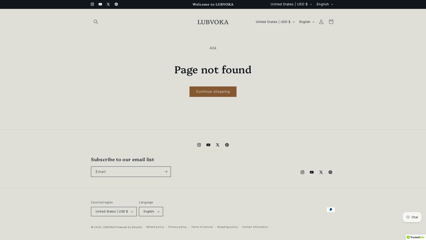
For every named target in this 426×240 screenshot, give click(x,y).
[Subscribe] (166, 171)
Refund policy (155, 226)
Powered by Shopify (129, 227)
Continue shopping (213, 91)
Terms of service (202, 226)
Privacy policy (177, 226)
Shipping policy (227, 226)
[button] (96, 22)
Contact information (255, 226)
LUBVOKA (109, 227)
